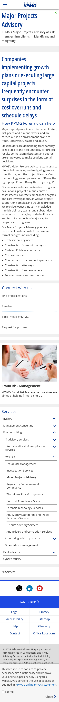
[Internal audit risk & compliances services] (54, 447)
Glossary (44, 626)
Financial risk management (21, 545)
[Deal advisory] (54, 552)
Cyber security (12, 559)
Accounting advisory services (23, 538)
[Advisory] (54, 418)
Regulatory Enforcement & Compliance (23, 486)
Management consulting (18, 425)
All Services (8, 572)
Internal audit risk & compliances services (25, 448)
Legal (14, 612)
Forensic (10, 456)
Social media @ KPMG (15, 317)
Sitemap (44, 619)
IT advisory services (17, 439)
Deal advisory (11, 552)
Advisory (7, 419)
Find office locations (14, 296)
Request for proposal (15, 327)
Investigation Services (20, 470)
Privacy (44, 612)
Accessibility (14, 619)
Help (14, 626)
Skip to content (35, 4)
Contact (15, 633)
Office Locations (44, 633)
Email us (7, 306)
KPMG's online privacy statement (36, 684)
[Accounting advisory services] (54, 539)
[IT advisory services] (54, 440)
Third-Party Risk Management (25, 494)
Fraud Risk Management (21, 464)
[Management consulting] (54, 426)
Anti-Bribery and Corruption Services (29, 531)
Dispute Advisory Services (22, 525)
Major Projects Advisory (22, 477)
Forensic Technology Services (25, 508)
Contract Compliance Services (25, 501)
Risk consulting (12, 432)
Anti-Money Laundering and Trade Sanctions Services (28, 516)
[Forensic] (54, 456)
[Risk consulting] (54, 432)
